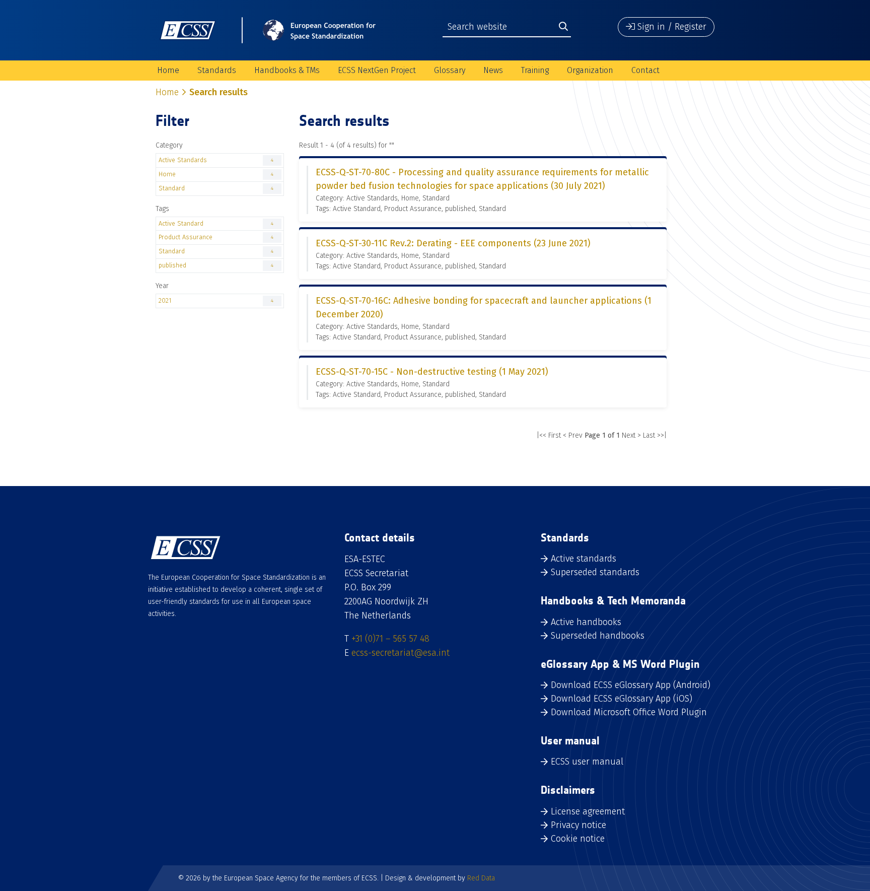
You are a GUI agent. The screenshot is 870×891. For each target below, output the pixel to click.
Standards (216, 70)
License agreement (588, 811)
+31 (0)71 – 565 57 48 (390, 638)
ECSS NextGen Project (377, 70)
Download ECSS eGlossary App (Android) (630, 685)
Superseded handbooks (597, 635)
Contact (645, 70)
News (493, 70)
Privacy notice (578, 825)
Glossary (449, 70)
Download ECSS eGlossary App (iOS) (621, 698)
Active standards (583, 558)
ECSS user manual (587, 761)
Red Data (481, 878)
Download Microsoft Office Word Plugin (629, 712)
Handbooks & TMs (287, 70)
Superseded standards (595, 572)
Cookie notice (578, 838)
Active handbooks (586, 622)
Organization (590, 70)
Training (535, 70)
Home (168, 70)
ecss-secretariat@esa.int (400, 652)
